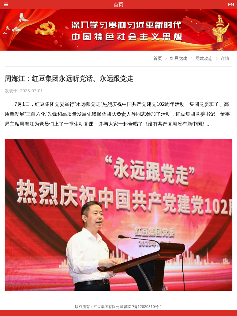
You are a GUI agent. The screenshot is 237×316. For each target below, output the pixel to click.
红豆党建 (178, 58)
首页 (157, 58)
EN (231, 4)
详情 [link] (225, 58)
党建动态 (204, 58)
